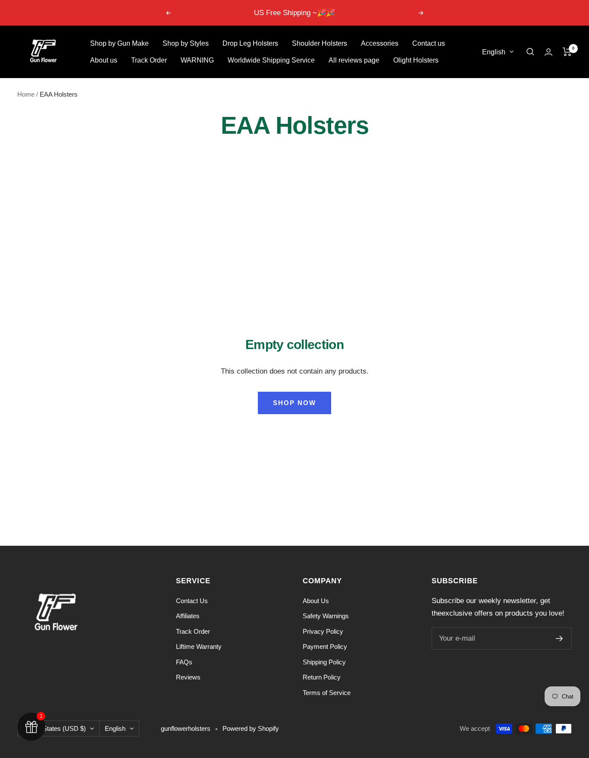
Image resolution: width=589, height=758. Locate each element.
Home (25, 94)
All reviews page (354, 60)
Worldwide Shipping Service (271, 60)
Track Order (149, 60)
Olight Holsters (416, 60)
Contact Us (192, 600)
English (493, 52)
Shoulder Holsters (319, 43)
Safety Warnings (326, 616)
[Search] (530, 52)
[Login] (548, 52)
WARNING (197, 60)
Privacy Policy (323, 631)
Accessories (379, 43)
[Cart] (567, 51)
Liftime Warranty (199, 646)
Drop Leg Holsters (250, 43)
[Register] (559, 638)
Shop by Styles (186, 43)
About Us (316, 600)
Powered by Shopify (250, 728)
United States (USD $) (54, 728)
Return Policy (322, 677)
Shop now (294, 402)
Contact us (428, 43)
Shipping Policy (324, 662)
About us (103, 60)
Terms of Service (327, 692)
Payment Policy (325, 646)
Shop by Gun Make (119, 43)
